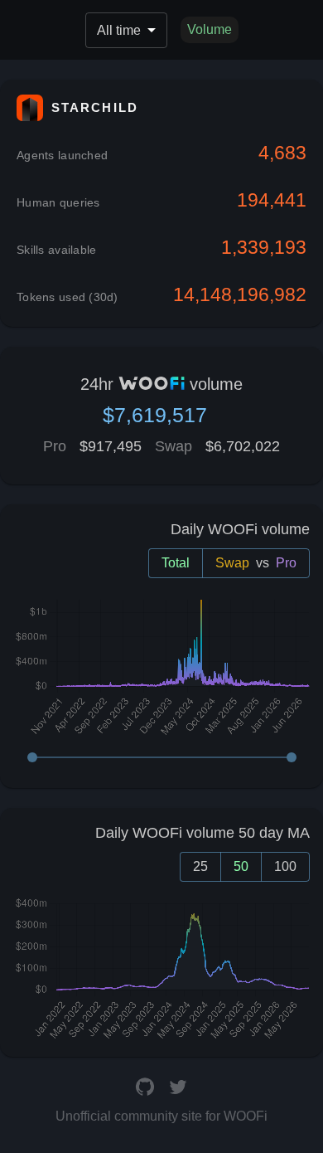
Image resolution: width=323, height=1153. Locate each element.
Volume (209, 29)
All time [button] (119, 30)
